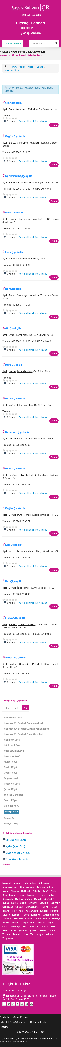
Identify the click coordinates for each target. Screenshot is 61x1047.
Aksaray (15, 891)
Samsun (44, 926)
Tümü (54, 124)
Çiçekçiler (5, 1017)
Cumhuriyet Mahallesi (27, 109)
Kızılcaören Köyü (13, 717)
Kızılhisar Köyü (12, 739)
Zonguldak (7, 938)
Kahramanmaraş (50, 914)
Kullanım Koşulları (39, 1022)
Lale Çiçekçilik (13, 544)
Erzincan (33, 902)
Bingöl (45, 891)
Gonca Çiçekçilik (15, 398)
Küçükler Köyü (12, 745)
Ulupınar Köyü (11, 805)
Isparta (5, 910)
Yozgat (40, 934)
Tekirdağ (43, 930)
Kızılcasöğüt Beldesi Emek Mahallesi (23, 734)
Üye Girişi (36, 14)
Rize (25, 926)
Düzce (5, 902)
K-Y (25, 707)
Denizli (37, 898)
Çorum (28, 898)
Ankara (16, 883)
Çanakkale (7, 898)
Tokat (53, 930)
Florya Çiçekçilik (15, 618)
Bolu (4, 895)
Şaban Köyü (10, 789)
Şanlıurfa (22, 930)
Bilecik (36, 891)
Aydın (5, 891)
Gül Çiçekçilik (13, 328)
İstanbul (6, 883)
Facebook (4, 1003)
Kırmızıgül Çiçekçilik (17, 432)
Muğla (25, 922)
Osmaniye (15, 926)
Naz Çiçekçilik (13, 581)
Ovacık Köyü (11, 772)
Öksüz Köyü (10, 767)
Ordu (4, 926)
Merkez (12, 371)
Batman (41, 895)
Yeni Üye (26, 14)
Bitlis (53, 891)
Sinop (5, 930)
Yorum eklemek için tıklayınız (33, 121)
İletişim (4, 1026)
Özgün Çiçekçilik (15, 136)
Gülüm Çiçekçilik (15, 468)
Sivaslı (12, 334)
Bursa (22, 895)
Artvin (50, 887)
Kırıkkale (18, 918)
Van (32, 934)
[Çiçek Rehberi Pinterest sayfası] (41, 27)
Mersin (46, 918)
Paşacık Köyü (11, 778)
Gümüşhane (32, 906)
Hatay (54, 906)
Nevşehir (41, 922)
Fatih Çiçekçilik (14, 212)
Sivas (13, 930)
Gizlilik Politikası (21, 1017)
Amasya (30, 887)
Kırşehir (6, 914)
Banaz (40, 66)
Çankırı (19, 898)
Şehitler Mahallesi (25, 182)
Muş (32, 922)
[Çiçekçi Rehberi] (6, 66)
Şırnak (33, 930)
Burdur (12, 895)
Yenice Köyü (10, 817)
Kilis (38, 918)
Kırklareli (54, 910)
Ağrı (22, 887)
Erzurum (44, 902)
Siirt (53, 926)
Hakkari (44, 906)
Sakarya (33, 926)
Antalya (41, 887)
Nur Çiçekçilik (13, 288)
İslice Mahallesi (24, 371)
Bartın (51, 895)
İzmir (25, 883)
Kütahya (35, 914)
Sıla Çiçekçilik (13, 102)
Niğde (51, 922)
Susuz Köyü (10, 800)
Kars (21, 910)
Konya (26, 914)
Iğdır (14, 910)
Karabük (29, 918)
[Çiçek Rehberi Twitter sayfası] (35, 27)
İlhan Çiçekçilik (14, 252)
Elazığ (23, 902)
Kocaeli (16, 914)
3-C (7, 707)
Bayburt (31, 895)
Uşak (30, 66)
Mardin (15, 922)
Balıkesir (25, 891)
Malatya (56, 918)
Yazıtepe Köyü (12, 69)
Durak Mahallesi (25, 514)
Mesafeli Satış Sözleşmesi (13, 1022)
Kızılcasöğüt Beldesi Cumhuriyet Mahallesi (27, 728)
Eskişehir (55, 902)
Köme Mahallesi (25, 405)
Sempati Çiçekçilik (16, 657)
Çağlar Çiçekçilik (15, 508)
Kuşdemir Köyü (12, 756)
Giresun (19, 906)
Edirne (14, 902)
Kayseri (44, 910)
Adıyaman (44, 883)
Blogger (13, 1003)
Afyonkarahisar (9, 887)
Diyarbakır (49, 898)
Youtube (22, 1003)
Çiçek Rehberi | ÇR (34, 1032)
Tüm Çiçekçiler (17, 66)
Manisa (6, 922)
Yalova (49, 934)
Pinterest (26, 1003)
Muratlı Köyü (11, 761)
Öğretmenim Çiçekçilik (18, 176)
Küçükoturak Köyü (14, 750)
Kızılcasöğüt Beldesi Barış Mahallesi (23, 723)
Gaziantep (7, 906)
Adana (33, 883)
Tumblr (17, 1003)
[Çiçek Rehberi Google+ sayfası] (38, 27)
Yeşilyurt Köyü (11, 823)
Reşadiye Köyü (12, 783)
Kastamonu (32, 910)
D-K (16, 707)
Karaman (6, 918)
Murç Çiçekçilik (14, 365)
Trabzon (6, 934)
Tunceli (17, 934)
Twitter (8, 1003)
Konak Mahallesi (24, 334)
